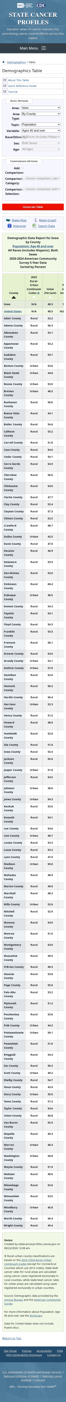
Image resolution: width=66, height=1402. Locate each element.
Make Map (19, 220)
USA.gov (39, 1380)
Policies (27, 1351)
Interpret (19, 226)
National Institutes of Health (21, 1376)
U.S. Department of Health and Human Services (32, 1372)
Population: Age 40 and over (33, 246)
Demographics (16, 62)
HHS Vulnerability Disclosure (24, 1355)
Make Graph (47, 220)
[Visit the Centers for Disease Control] (41, 4)
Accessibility (44, 1351)
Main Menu (29, 48)
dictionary (36, 1315)
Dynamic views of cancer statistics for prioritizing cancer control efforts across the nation (33, 33)
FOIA (60, 1351)
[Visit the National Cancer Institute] (25, 4)
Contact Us (54, 1355)
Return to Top (11, 1338)
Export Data (46, 226)
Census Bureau (13, 1300)
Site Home (10, 1351)
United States (13, 311)
